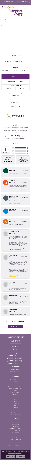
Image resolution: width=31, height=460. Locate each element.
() (27, 147)
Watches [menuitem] (15, 407)
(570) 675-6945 (15, 55)
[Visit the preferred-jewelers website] (20, 446)
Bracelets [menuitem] (15, 401)
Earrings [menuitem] (15, 396)
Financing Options (15, 428)
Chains (24, 138)
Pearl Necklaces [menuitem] (15, 412)
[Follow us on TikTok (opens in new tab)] (18, 349)
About (15, 421)
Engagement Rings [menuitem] (15, 384)
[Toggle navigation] (2, 14)
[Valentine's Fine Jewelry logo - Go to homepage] (15, 11)
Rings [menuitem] (15, 390)
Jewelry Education (15, 373)
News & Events (15, 435)
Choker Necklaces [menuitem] (15, 414)
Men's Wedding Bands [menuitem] (15, 388)
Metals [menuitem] (15, 381)
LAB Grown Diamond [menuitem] (15, 383)
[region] (15, 38)
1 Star (13, 153)
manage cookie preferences (14, 453)
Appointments (15, 369)
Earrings (17, 136)
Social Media (15, 437)
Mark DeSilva (13, 180)
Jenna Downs (13, 169)
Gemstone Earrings (7, 19)
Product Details (15, 103)
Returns (22, 88)
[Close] (29, 2)
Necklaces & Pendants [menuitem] (15, 397)
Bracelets (21, 136)
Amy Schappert (13, 295)
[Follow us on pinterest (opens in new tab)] (16, 349)
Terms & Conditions (15, 439)
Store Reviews (15, 426)
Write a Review (15, 326)
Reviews (15, 143)
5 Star (13, 147)
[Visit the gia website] (10, 446)
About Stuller (15, 107)
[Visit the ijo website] (15, 446)
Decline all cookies (10, 456)
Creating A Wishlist (15, 371)
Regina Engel (13, 309)
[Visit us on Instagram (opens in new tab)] (14, 349)
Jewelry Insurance (15, 430)
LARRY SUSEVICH (14, 231)
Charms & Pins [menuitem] (15, 409)
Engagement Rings (15, 138)
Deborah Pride (13, 255)
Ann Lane (12, 220)
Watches (7, 138)
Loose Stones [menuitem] (15, 394)
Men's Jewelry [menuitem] (15, 403)
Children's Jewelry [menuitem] (15, 379)
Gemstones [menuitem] (15, 392)
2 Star (13, 151)
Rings (25, 136)
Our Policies (15, 432)
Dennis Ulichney (13, 196)
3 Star (13, 150)
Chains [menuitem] (15, 405)
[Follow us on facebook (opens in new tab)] (12, 349)
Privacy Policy (15, 434)
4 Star (13, 148)
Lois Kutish (12, 282)
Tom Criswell (12, 209)
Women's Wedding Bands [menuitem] (15, 386)
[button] (2, 7)
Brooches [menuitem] (15, 411)
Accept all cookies (20, 456)
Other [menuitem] (15, 399)
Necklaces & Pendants (8, 136)
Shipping (8, 88)
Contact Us (15, 422)
